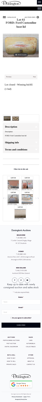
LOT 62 (27, 198)
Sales (31, 337)
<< (4, 198)
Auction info (30, 17)
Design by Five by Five (21, 399)
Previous (8, 77)
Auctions (11, 337)
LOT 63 (20, 213)
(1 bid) (8, 89)
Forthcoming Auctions (11, 340)
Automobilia (30, 343)
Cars (30, 340)
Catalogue (11, 17)
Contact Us (31, 364)
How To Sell (11, 361)
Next (34, 77)
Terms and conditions (16, 149)
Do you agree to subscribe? (21, 318)
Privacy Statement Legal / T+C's (21, 396)
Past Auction (11, 343)
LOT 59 (27, 183)
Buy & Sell (11, 355)
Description (11, 126)
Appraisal (30, 358)
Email (21, 307)
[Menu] (39, 2)
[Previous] (7, 45)
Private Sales (11, 364)
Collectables (31, 346)
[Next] (34, 45)
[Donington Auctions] (11, 3)
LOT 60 (13, 198)
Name (21, 297)
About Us (31, 361)
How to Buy (11, 358)
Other (30, 355)
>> (38, 198)
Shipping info (12, 142)
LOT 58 (13, 183)
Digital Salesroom (11, 346)
